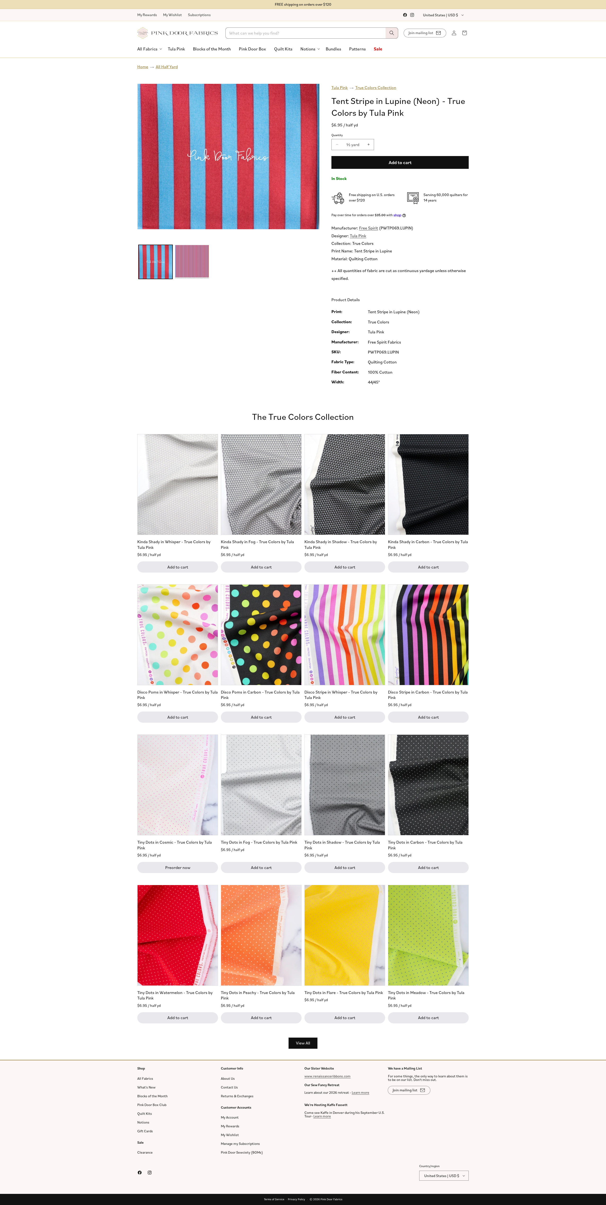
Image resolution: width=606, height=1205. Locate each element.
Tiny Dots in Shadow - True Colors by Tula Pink (342, 844)
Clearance (145, 1152)
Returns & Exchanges (237, 1096)
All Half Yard (167, 66)
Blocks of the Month (152, 1096)
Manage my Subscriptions (240, 1143)
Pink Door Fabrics (331, 1199)
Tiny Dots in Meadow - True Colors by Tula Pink (426, 995)
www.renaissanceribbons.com (327, 1076)
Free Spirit (368, 227)
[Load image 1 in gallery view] (155, 262)
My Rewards (147, 14)
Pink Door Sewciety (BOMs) (242, 1152)
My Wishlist (172, 14)
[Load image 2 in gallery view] (192, 262)
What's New (146, 1087)
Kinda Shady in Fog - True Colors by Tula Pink (257, 544)
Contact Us (229, 1087)
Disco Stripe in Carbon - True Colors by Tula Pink (428, 694)
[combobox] (312, 33)
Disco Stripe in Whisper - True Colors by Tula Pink (340, 694)
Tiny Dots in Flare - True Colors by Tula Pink (343, 992)
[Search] (392, 33)
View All (303, 1042)
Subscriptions (199, 14)
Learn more (360, 1092)
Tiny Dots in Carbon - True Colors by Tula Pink (425, 844)
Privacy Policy (296, 1199)
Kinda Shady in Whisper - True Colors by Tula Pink (173, 544)
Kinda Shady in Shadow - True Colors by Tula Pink (340, 544)
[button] (148, 49)
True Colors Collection (375, 87)
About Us (228, 1078)
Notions (143, 1122)
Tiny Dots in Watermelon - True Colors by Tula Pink (175, 995)
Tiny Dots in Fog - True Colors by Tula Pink (259, 842)
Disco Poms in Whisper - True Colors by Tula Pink (177, 694)
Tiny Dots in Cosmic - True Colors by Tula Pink (174, 844)
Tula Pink (339, 87)
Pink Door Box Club (151, 1104)
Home (142, 66)
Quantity (337, 135)
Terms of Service (274, 1199)
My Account (230, 1117)
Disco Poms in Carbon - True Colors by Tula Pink (260, 694)
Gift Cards (145, 1131)
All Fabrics (145, 1078)
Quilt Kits (144, 1113)
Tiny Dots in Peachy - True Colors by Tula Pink (258, 995)
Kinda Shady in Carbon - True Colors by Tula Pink (428, 544)
